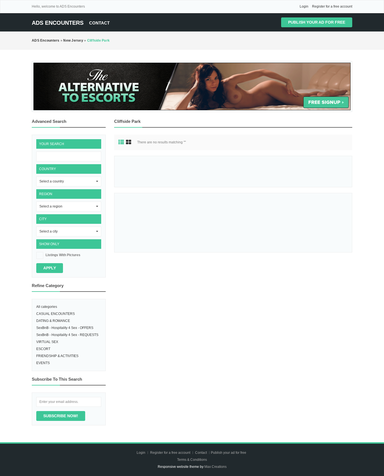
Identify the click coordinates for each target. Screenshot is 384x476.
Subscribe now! (60, 416)
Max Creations (215, 467)
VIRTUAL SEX (47, 342)
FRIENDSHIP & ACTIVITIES (57, 356)
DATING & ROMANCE (53, 321)
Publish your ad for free (316, 22)
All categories (46, 307)
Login (304, 6)
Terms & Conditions (192, 460)
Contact (99, 23)
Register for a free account (332, 6)
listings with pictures (63, 255)
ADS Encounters (57, 23)
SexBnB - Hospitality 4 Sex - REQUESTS (67, 335)
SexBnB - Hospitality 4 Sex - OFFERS (64, 328)
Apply (49, 268)
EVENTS (43, 363)
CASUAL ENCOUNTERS (55, 314)
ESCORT (43, 349)
